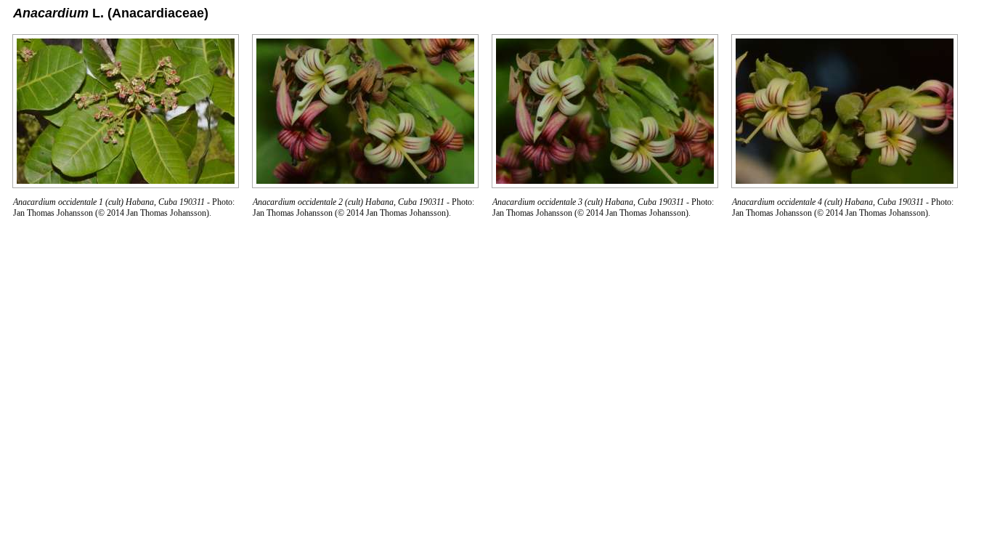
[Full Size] (125, 184)
